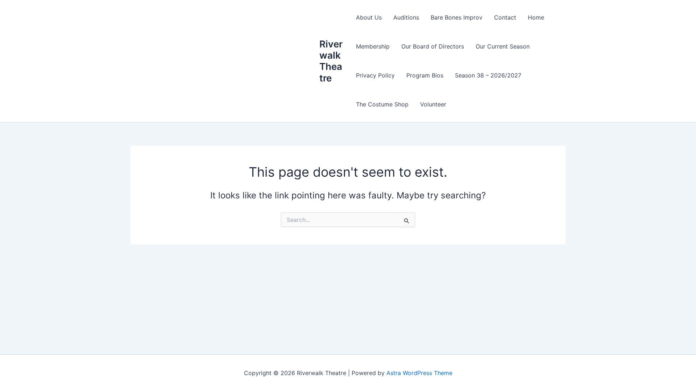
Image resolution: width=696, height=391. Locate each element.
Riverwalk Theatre (331, 61)
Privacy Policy (375, 75)
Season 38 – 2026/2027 (488, 75)
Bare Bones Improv (456, 17)
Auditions (406, 17)
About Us (369, 17)
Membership (373, 46)
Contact (505, 17)
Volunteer (433, 104)
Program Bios (424, 75)
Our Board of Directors (432, 46)
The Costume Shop (382, 104)
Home (536, 17)
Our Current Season (503, 46)
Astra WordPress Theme (419, 373)
